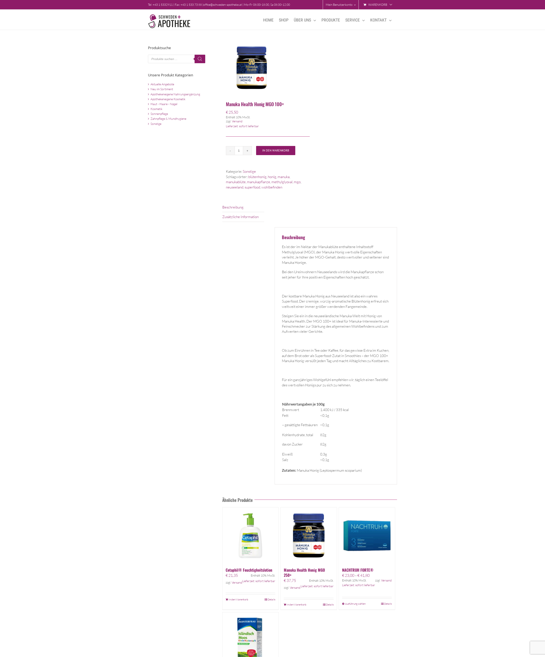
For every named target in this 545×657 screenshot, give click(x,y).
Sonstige (249, 171)
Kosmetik (156, 109)
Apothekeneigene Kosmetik (168, 99)
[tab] (243, 207)
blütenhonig (257, 176)
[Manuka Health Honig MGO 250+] (309, 535)
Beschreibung (233, 207)
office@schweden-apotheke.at (222, 4)
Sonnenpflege (159, 114)
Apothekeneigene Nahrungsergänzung (175, 94)
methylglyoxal (282, 182)
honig (272, 176)
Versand (237, 121)
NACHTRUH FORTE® (357, 570)
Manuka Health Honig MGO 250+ (304, 572)
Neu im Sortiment (162, 89)
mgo (297, 182)
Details (271, 599)
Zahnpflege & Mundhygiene (168, 118)
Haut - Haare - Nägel (164, 104)
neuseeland (234, 187)
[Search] (200, 59)
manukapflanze (258, 182)
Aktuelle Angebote (162, 84)
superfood (252, 187)
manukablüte (236, 182)
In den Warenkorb (275, 150)
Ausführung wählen (355, 603)
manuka (284, 176)
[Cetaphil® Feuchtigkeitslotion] (250, 535)
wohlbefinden (271, 187)
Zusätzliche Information (240, 216)
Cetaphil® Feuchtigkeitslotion (249, 570)
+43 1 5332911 (163, 4)
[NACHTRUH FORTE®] (367, 535)
